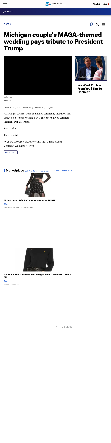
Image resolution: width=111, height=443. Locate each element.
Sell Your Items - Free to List (36, 171)
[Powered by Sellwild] (68, 327)
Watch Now (100, 4)
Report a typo (10, 152)
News (7, 23)
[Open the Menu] (4, 4)
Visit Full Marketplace (63, 170)
